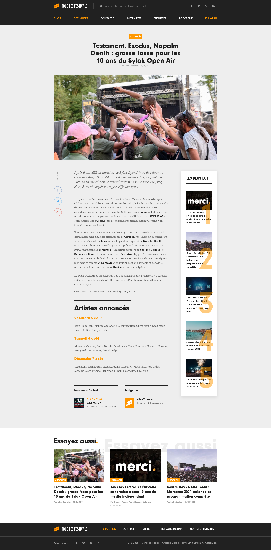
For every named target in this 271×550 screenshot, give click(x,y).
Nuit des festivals (202, 529)
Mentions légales (150, 543)
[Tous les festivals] (70, 8)
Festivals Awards (171, 529)
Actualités (81, 18)
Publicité (147, 529)
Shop (57, 18)
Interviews (134, 18)
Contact (128, 529)
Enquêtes (160, 18)
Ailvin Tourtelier (131, 66)
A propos (109, 529)
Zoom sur (186, 18)
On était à (107, 18)
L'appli (211, 18)
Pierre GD (186, 543)
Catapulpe (210, 543)
